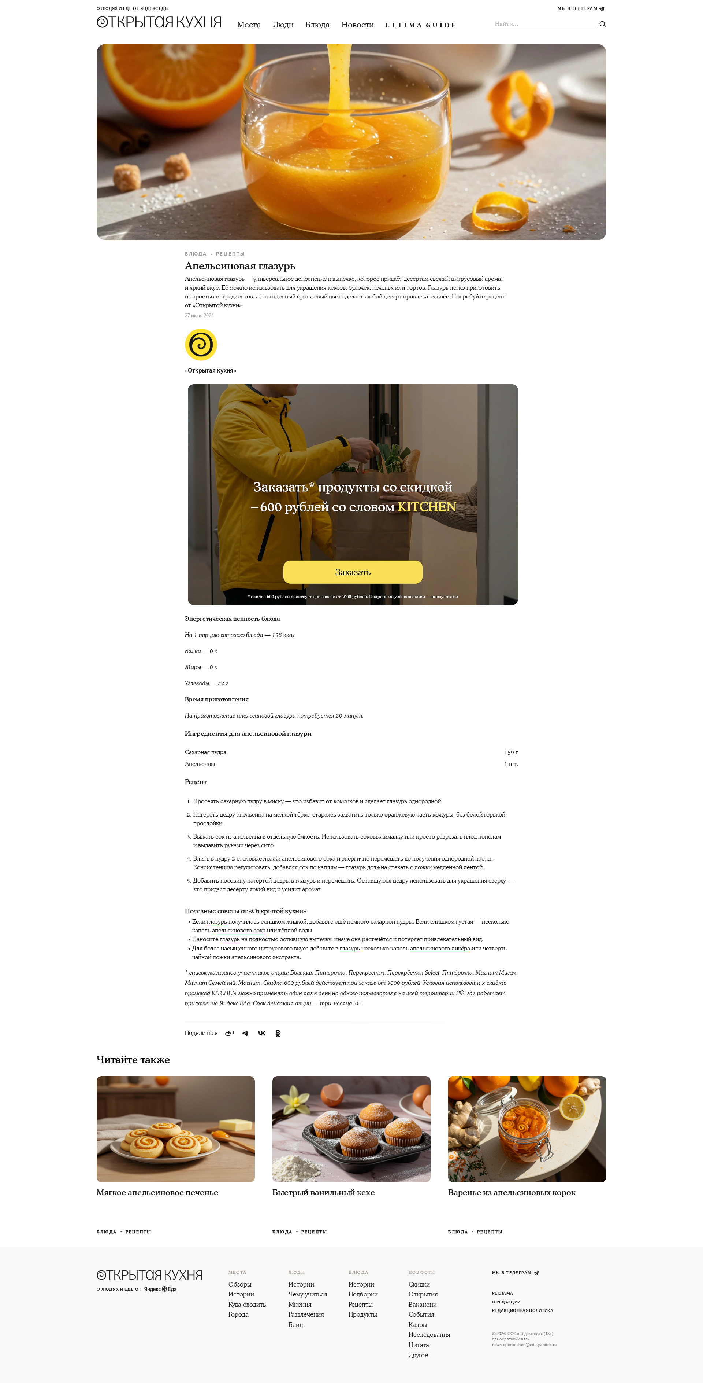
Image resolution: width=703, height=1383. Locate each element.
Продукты (363, 1315)
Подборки (363, 1295)
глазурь (217, 921)
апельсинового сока (238, 930)
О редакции (506, 1302)
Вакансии (423, 1305)
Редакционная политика (522, 1310)
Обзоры (240, 1285)
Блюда (317, 25)
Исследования (429, 1335)
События (421, 1315)
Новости (358, 25)
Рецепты (230, 254)
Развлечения (306, 1315)
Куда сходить (247, 1305)
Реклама (502, 1293)
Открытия (423, 1295)
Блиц (296, 1325)
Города (238, 1315)
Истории (241, 1295)
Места (249, 25)
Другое (418, 1356)
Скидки (419, 1285)
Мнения (300, 1305)
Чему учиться (308, 1295)
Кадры (418, 1325)
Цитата (419, 1346)
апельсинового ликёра (440, 948)
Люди (283, 25)
